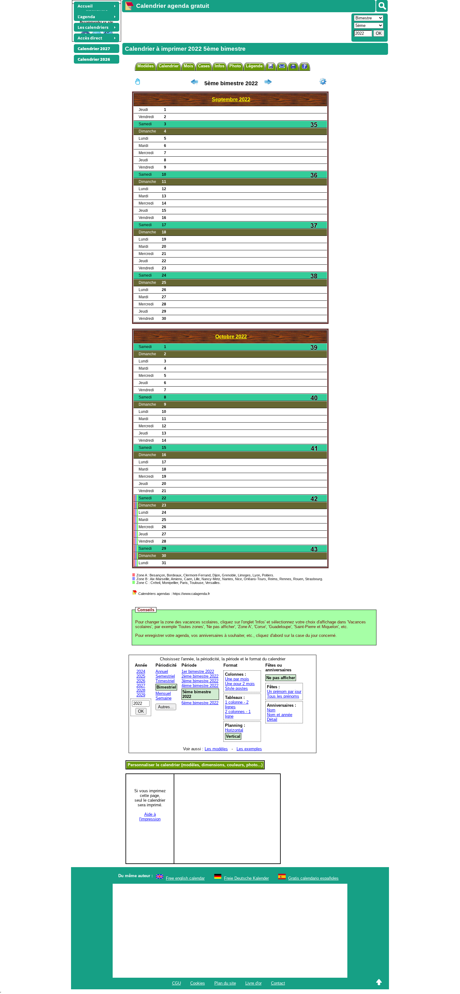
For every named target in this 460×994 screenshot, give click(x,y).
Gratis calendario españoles (313, 878)
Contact (278, 983)
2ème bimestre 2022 (199, 676)
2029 (140, 695)
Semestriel (165, 676)
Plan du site (225, 983)
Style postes (236, 688)
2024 (140, 671)
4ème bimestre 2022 (199, 685)
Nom (271, 710)
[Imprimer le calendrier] (293, 67)
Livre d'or (253, 983)
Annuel (162, 671)
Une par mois (237, 679)
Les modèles (216, 749)
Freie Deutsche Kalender (246, 878)
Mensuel (163, 693)
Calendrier (169, 66)
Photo (235, 66)
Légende (254, 66)
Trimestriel (165, 681)
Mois (188, 66)
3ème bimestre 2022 (199, 681)
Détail (272, 719)
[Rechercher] (382, 6)
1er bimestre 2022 (197, 671)
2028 (140, 690)
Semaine (163, 698)
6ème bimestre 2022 (199, 702)
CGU (176, 983)
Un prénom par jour (284, 691)
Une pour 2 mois (240, 683)
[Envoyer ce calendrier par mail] (282, 66)
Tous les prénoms (283, 696)
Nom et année (279, 714)
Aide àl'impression (150, 816)
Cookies (197, 983)
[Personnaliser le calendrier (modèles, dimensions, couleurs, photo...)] (323, 81)
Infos (219, 66)
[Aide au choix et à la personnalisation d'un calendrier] (304, 67)
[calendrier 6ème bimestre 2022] (268, 83)
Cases (204, 66)
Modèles (145, 66)
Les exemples (249, 749)
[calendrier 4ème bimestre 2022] (194, 83)
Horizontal (234, 730)
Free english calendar (185, 878)
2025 (140, 676)
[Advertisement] (236, 27)
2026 (140, 681)
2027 (140, 685)
